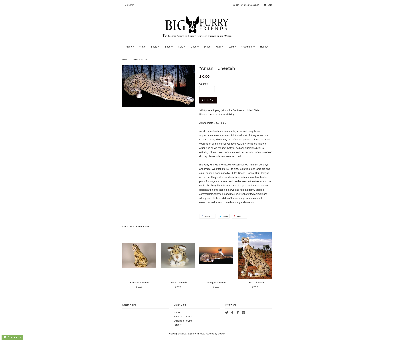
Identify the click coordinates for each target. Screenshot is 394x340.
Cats (181, 46)
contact (211, 114)
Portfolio (178, 324)
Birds (168, 46)
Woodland (247, 46)
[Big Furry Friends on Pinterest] (237, 313)
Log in (236, 4)
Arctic (129, 46)
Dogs (194, 46)
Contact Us (13, 337)
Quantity (203, 83)
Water (142, 46)
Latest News (129, 304)
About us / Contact (183, 316)
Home (124, 59)
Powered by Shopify (215, 333)
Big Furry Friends (196, 333)
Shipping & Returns (183, 320)
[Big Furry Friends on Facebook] (232, 313)
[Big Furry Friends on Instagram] (243, 313)
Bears (154, 46)
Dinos (207, 46)
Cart (269, 4)
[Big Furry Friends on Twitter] (226, 313)
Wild (231, 46)
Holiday (264, 46)
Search (177, 312)
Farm (219, 46)
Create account (251, 4)
